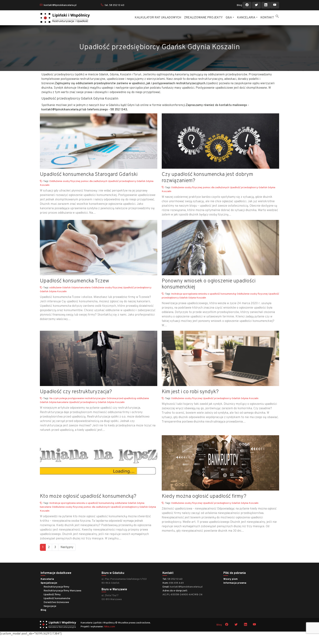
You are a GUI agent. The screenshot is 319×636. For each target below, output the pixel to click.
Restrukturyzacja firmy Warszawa (62, 590)
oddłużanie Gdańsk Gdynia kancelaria (70, 287)
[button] (277, 16)
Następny (67, 547)
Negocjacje (50, 606)
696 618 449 (176, 583)
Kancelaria (47, 579)
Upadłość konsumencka (57, 598)
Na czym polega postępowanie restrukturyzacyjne (77, 398)
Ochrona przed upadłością (121, 398)
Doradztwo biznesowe (56, 602)
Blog (239, 5)
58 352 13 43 (174, 579)
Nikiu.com (109, 626)
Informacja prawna (234, 583)
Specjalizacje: (49, 583)
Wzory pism (230, 579)
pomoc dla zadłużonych (94, 181)
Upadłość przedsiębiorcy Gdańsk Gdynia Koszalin (97, 402)
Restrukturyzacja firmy (56, 586)
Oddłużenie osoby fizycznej (64, 181)
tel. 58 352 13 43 (114, 5)
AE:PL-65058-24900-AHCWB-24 (182, 594)
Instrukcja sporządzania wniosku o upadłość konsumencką (203, 294)
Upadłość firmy (52, 594)
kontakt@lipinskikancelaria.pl (60, 5)
